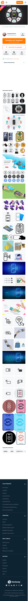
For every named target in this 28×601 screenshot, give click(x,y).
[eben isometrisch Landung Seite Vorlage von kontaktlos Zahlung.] (13, 182)
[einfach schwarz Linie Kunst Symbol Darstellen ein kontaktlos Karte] (18, 300)
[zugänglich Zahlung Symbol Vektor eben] (8, 157)
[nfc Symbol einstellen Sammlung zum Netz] (13, 97)
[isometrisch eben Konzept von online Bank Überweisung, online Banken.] (16, 269)
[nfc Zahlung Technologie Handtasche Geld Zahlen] (8, 446)
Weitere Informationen (9, 61)
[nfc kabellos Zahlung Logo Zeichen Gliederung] (8, 411)
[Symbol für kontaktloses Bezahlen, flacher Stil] (8, 290)
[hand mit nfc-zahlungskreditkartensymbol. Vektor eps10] (7, 108)
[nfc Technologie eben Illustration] (9, 312)
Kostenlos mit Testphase (14, 41)
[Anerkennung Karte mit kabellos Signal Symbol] (8, 260)
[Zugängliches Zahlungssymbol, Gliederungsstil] (8, 272)
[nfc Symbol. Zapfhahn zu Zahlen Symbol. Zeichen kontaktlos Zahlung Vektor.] (8, 336)
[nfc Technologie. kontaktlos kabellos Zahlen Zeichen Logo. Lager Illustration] (8, 249)
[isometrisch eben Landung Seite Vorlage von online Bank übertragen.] (13, 373)
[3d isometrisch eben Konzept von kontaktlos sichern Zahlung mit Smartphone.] (13, 212)
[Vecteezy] (2, 2)
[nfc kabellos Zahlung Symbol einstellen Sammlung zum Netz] (8, 387)
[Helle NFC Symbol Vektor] (13, 131)
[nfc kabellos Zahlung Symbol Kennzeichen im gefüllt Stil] (8, 399)
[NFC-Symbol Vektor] (9, 118)
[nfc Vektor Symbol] (8, 530)
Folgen (22, 35)
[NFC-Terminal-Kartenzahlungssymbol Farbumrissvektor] (8, 301)
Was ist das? (16, 59)
